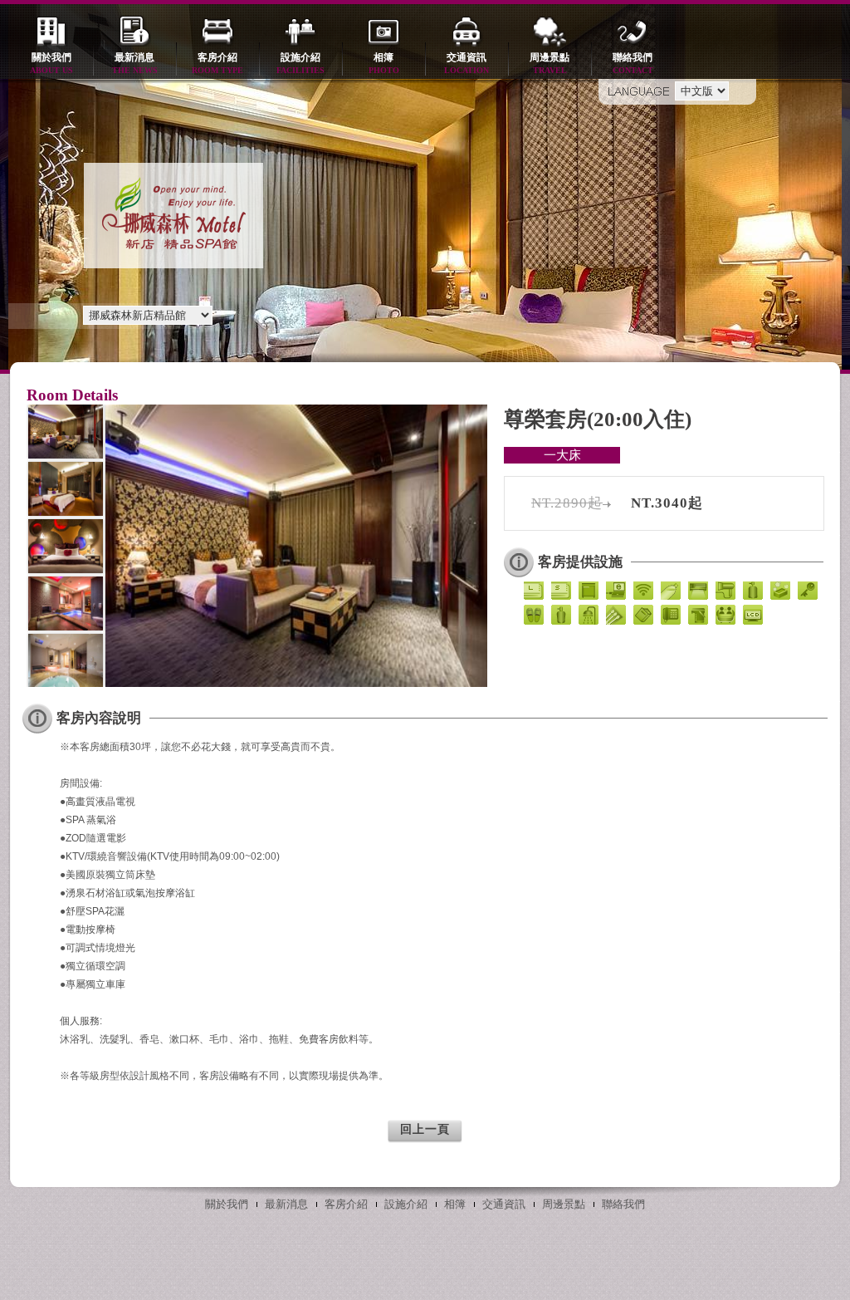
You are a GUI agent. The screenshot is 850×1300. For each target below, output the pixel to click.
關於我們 (51, 63)
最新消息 (135, 63)
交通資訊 (466, 63)
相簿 (384, 63)
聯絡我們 (633, 63)
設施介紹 (300, 63)
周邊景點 (549, 63)
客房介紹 (217, 63)
